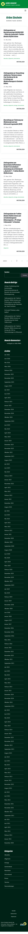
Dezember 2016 (9, 628)
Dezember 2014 (9, 694)
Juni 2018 (7, 612)
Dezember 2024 (9, 409)
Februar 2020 (8, 569)
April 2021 (7, 523)
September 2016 (9, 636)
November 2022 (9, 483)
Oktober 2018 (8, 608)
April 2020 (7, 562)
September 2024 (9, 421)
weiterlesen (20, 62)
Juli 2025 (7, 390)
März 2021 (7, 526)
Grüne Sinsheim (11, 3)
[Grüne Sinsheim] (3, 4)
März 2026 (7, 366)
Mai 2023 (7, 472)
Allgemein (10, 58)
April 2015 (7, 679)
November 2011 (9, 808)
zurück (5, 261)
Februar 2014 (8, 729)
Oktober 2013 (8, 745)
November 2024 (9, 413)
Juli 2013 (7, 757)
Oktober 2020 (8, 542)
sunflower (12, 924)
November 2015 (9, 655)
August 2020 (8, 550)
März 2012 (7, 800)
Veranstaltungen (9, 886)
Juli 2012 (7, 792)
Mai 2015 (7, 675)
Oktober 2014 (8, 702)
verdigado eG (10, 925)
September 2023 (9, 456)
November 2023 (9, 448)
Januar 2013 (7, 780)
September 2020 (9, 546)
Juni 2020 (7, 554)
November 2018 (9, 605)
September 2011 (9, 815)
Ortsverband (8, 874)
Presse (6, 878)
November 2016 (9, 632)
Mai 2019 (7, 593)
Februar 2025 (8, 401)
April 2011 (7, 827)
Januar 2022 (7, 499)
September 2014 (9, 706)
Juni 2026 (7, 358)
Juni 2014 (7, 714)
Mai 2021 (7, 519)
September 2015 (9, 663)
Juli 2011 (7, 819)
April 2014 (7, 722)
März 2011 (7, 831)
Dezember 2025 (9, 374)
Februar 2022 (8, 495)
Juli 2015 (7, 667)
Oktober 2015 (8, 659)
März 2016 (7, 640)
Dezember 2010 (9, 843)
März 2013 (7, 772)
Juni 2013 (7, 761)
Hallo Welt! (18, 343)
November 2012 (9, 784)
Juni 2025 (7, 394)
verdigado (10, 343)
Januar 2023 (7, 480)
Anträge (15, 105)
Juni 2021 (7, 515)
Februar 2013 (8, 776)
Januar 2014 (7, 733)
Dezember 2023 (9, 444)
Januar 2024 (7, 441)
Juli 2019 (7, 589)
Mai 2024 (7, 429)
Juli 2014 (7, 710)
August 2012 (8, 788)
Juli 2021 (7, 511)
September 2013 (9, 749)
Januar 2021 (7, 534)
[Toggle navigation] (25, 10)
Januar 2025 (7, 405)
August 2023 (8, 460)
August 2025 (8, 386)
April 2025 (7, 398)
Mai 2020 (7, 558)
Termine (6, 882)
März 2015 (7, 683)
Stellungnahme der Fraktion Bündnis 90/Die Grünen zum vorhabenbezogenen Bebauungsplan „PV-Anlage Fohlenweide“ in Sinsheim (12, 218)
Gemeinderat (17, 58)
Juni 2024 (7, 425)
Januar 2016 (7, 647)
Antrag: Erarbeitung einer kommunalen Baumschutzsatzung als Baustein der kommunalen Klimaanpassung (12, 290)
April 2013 (7, 769)
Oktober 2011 (8, 811)
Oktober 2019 (8, 581)
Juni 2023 (7, 468)
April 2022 (7, 487)
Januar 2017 (7, 624)
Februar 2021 (8, 530)
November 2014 (9, 698)
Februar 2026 (8, 370)
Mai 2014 (7, 718)
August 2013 (8, 753)
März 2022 (7, 491)
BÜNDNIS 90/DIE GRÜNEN (13, 5)
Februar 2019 (8, 597)
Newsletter (7, 870)
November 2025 (9, 378)
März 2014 (7, 726)
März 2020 (7, 565)
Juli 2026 (7, 355)
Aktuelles (6, 58)
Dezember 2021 (9, 503)
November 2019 (9, 577)
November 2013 (9, 741)
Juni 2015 (7, 671)
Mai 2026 (7, 362)
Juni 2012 (7, 796)
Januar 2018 (7, 616)
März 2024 (7, 437)
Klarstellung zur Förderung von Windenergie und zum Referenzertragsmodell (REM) (13, 122)
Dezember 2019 (9, 573)
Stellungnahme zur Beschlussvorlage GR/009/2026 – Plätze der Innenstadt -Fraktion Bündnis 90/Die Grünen (14, 33)
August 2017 (8, 620)
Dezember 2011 (9, 804)
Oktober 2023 (8, 452)
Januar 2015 (7, 690)
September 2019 (9, 585)
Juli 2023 (7, 464)
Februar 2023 (8, 476)
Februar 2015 (8, 687)
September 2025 (9, 382)
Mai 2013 (7, 765)
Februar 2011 (8, 835)
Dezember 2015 (9, 651)
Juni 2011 (7, 823)
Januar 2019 (7, 601)
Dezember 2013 (9, 737)
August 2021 (8, 507)
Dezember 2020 (9, 538)
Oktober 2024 (8, 417)
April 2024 (7, 433)
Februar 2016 (8, 644)
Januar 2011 (7, 839)
